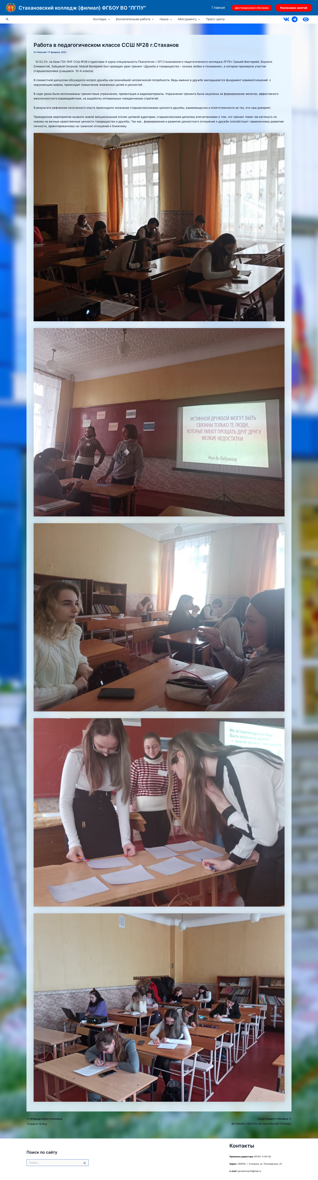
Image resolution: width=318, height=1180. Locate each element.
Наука (164, 19)
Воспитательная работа (133, 19)
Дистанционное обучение (252, 7)
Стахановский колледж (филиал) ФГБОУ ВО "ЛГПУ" (82, 8)
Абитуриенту (187, 19)
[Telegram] (295, 19)
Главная (218, 8)
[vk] (286, 19)
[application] (108, 19)
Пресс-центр (215, 19)
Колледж (99, 19)
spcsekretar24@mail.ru (249, 1171)
